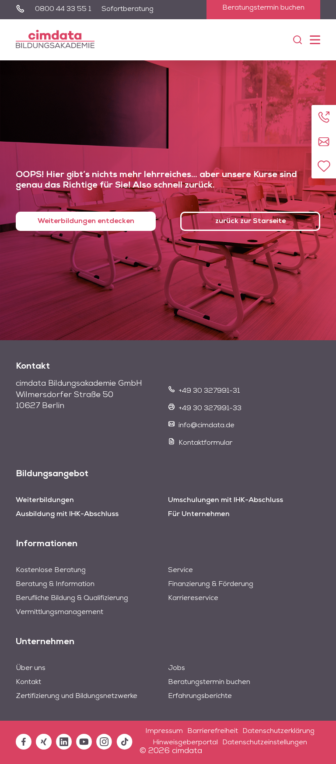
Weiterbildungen (45, 500)
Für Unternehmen (199, 514)
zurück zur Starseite (250, 221)
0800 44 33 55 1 (63, 9)
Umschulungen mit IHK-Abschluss (225, 500)
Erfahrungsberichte (200, 696)
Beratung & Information (55, 584)
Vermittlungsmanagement (59, 612)
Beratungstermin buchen (263, 7)
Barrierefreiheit (212, 731)
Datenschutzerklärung (278, 731)
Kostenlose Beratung (51, 570)
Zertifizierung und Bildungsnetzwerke (76, 696)
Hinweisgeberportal (185, 742)
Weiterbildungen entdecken (86, 221)
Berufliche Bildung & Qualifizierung (72, 598)
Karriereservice (193, 598)
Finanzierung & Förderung (210, 584)
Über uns (31, 668)
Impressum (164, 731)
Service (180, 570)
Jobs (176, 668)
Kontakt (28, 682)
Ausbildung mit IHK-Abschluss (67, 514)
